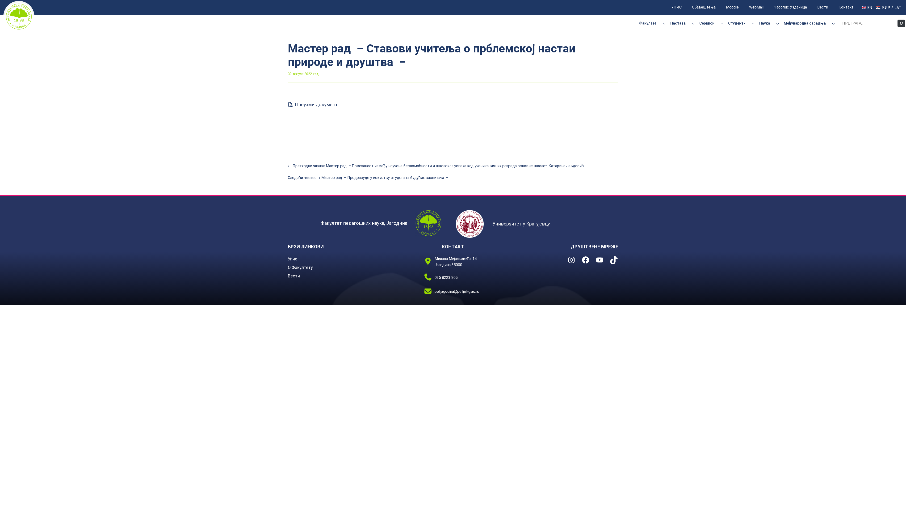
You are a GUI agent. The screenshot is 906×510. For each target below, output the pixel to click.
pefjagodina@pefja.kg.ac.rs (457, 291)
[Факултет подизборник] (664, 23)
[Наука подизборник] (777, 23)
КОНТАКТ (453, 247)
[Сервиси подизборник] (722, 23)
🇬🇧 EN (867, 7)
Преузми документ (316, 104)
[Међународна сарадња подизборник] (833, 23)
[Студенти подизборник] (753, 23)
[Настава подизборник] (693, 23)
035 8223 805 (446, 277)
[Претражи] (901, 23)
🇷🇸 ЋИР (883, 7)
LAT (897, 7)
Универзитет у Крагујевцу (521, 224)
